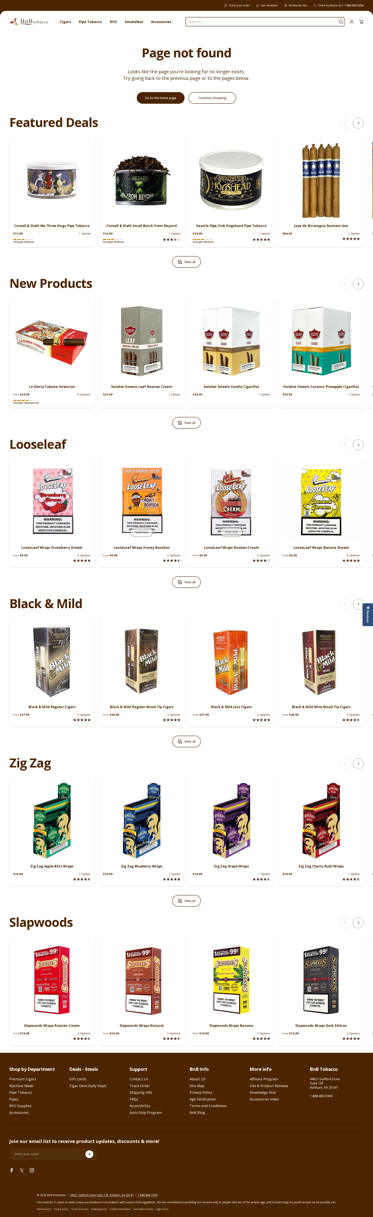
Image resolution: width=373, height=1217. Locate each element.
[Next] (358, 123)
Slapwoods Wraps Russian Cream (52, 1025)
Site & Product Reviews (269, 1086)
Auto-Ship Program (146, 1112)
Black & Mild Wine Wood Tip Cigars (321, 707)
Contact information (120, 1209)
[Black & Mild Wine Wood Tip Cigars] (321, 661)
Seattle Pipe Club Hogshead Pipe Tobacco (231, 226)
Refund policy (44, 1209)
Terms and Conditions (208, 1106)
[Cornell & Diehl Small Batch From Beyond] (141, 180)
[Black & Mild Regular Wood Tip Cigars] (141, 661)
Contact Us (139, 1079)
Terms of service (80, 1209)
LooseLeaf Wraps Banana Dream (321, 547)
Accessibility (140, 1106)
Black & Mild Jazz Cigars (231, 707)
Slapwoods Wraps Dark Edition (321, 1025)
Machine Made (21, 1086)
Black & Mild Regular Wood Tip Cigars (141, 707)
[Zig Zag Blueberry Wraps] (141, 820)
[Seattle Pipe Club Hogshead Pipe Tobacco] (231, 180)
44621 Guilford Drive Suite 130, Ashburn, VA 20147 (101, 1195)
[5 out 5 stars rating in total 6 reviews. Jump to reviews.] (261, 1038)
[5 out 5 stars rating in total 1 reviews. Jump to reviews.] (351, 238)
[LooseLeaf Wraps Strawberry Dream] (52, 502)
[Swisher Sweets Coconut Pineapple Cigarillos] (321, 341)
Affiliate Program (264, 1079)
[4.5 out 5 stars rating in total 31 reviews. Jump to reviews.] (351, 719)
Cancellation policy (143, 1209)
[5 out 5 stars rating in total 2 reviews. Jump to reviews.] (261, 239)
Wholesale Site (298, 5)
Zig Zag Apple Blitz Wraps (51, 866)
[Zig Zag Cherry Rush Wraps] (321, 820)
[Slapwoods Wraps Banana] (231, 980)
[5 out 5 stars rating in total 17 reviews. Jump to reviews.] (171, 719)
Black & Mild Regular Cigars (51, 707)
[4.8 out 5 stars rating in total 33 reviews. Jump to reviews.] (82, 719)
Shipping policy (99, 1209)
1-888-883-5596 (321, 1096)
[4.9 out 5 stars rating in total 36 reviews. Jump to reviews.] (261, 719)
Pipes (13, 1099)
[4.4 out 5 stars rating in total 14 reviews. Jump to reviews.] (82, 1038)
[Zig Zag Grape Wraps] (231, 820)
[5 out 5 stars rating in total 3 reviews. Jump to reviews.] (351, 1038)
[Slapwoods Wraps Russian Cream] (52, 980)
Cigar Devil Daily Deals (87, 1086)
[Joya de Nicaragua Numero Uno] (321, 180)
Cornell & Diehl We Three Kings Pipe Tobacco (52, 226)
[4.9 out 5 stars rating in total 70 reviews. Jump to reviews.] (171, 879)
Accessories (19, 1112)
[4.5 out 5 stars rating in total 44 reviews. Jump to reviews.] (82, 879)
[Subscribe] (89, 1154)
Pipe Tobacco (20, 1092)
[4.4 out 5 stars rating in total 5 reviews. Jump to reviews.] (171, 560)
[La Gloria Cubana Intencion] (52, 341)
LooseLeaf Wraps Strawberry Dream (52, 547)
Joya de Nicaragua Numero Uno (321, 226)
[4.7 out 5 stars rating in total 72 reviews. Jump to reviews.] (351, 879)
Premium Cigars (22, 1079)
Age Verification (203, 1099)
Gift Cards (77, 1079)
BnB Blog (197, 1112)
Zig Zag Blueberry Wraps (141, 866)
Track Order (140, 1086)
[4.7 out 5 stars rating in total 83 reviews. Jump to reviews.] (261, 879)
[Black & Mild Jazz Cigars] (231, 661)
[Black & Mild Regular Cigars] (52, 661)
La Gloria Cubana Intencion (52, 386)
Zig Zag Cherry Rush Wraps (321, 866)
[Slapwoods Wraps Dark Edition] (321, 980)
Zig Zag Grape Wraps (231, 866)
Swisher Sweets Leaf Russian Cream (141, 386)
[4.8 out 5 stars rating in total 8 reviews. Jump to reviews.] (82, 560)
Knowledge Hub (263, 1092)
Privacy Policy (201, 1092)
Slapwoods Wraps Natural (142, 1025)
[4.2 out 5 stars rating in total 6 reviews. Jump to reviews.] (261, 560)
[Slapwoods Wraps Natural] (141, 980)
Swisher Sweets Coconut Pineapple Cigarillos (321, 386)
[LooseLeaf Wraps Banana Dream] (321, 502)
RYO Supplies (20, 1106)
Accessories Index (264, 1099)
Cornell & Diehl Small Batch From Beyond (141, 226)
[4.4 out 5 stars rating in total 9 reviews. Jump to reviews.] (171, 1038)
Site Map (197, 1086)
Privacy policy (61, 1209)
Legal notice (162, 1209)
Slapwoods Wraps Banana (231, 1025)
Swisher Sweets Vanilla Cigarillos (231, 386)
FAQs (134, 1099)
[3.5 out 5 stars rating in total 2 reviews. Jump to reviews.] (171, 239)
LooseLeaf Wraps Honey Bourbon (141, 547)
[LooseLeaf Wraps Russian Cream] (231, 502)
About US (198, 1079)
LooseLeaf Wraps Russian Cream (231, 547)
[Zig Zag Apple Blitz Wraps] (52, 820)
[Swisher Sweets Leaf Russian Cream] (141, 341)
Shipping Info (141, 1092)
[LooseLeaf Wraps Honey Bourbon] (141, 502)
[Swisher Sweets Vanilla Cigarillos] (231, 341)
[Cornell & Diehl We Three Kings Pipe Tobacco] (52, 180)
